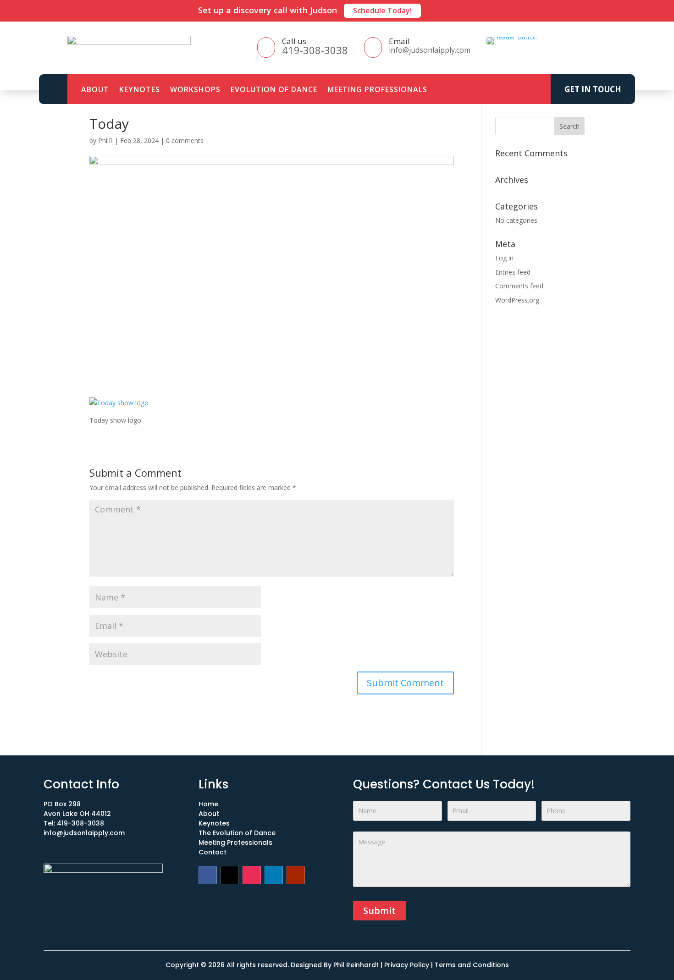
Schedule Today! (382, 11)
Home (208, 804)
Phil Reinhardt (356, 964)
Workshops (195, 89)
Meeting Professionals (377, 89)
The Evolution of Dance (237, 832)
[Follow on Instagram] (252, 875)
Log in (504, 257)
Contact (213, 852)
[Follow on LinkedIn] (274, 875)
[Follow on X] (230, 875)
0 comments (185, 140)
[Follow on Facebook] (208, 875)
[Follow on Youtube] (296, 875)
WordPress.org (517, 300)
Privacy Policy (406, 964)
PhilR (105, 140)
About (95, 89)
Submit (379, 910)
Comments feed (519, 285)
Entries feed (512, 272)
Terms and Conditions (472, 964)
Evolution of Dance (274, 89)
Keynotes (139, 89)
